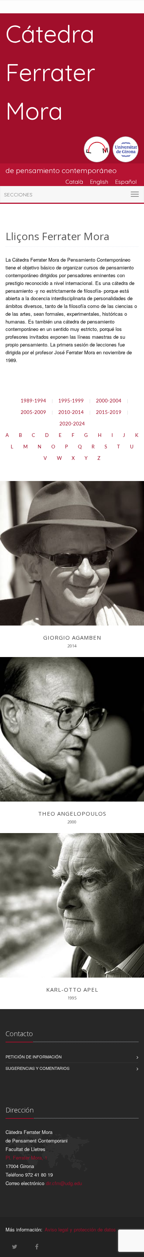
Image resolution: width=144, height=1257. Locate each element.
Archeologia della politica (72, 544)
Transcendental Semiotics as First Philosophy (72, 896)
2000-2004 (108, 401)
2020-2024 (72, 424)
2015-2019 (108, 412)
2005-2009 (33, 412)
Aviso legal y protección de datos (80, 1229)
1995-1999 (71, 401)
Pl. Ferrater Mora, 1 (26, 1157)
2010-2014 (71, 412)
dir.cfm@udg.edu (64, 1183)
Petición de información (34, 1056)
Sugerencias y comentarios (37, 1068)
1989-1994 (33, 401)
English (99, 181)
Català (74, 181)
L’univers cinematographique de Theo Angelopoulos (72, 720)
